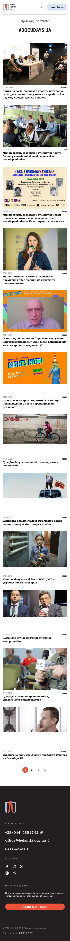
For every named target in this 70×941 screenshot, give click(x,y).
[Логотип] (9, 7)
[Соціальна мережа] (7, 870)
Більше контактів (15, 849)
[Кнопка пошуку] (40, 7)
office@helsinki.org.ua (25, 840)
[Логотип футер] (10, 814)
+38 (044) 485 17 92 (21, 833)
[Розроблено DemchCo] (25, 933)
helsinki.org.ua (33, 896)
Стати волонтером (35, 906)
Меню (60, 7)
